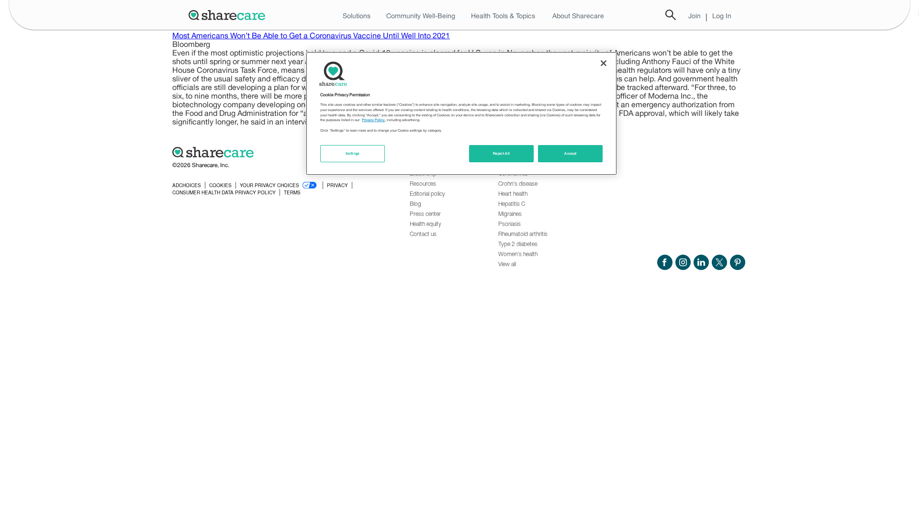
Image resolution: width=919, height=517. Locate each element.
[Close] (603, 63)
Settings (353, 153)
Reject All (501, 153)
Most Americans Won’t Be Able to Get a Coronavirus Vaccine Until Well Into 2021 (311, 35)
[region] (461, 113)
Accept (570, 153)
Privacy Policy (373, 120)
